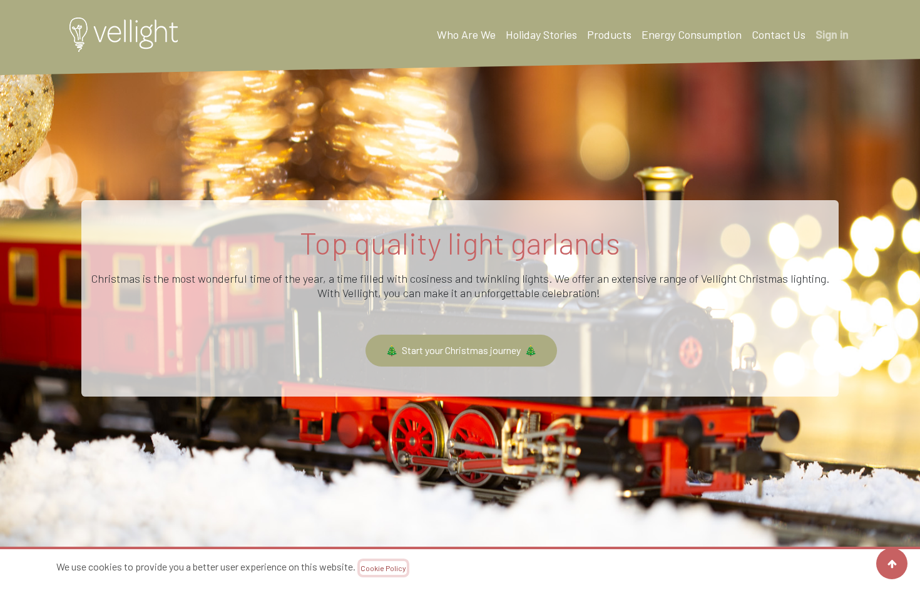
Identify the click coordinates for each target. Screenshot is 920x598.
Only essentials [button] (751, 573)
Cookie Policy (383, 568)
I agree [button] (832, 573)
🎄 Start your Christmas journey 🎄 (461, 350)
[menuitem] (466, 34)
